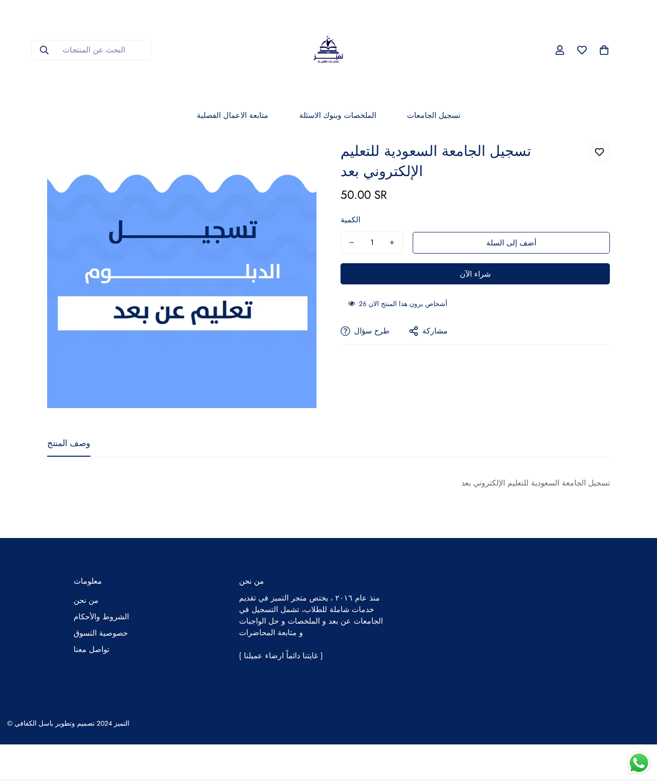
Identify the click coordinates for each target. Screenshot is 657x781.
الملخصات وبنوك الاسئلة (337, 115)
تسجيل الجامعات (433, 115)
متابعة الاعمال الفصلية (232, 115)
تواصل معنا (91, 649)
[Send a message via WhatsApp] (639, 763)
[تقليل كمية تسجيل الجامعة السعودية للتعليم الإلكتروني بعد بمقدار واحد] (351, 242)
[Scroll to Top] (638, 728)
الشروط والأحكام (101, 616)
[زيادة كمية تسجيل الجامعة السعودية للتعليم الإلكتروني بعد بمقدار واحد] (392, 242)
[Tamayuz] (328, 50)
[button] (604, 50)
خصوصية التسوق (101, 633)
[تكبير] (296, 159)
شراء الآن (475, 274)
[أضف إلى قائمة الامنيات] (599, 152)
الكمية (350, 219)
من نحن (86, 600)
